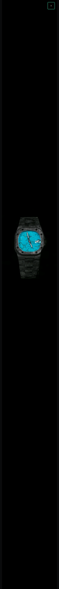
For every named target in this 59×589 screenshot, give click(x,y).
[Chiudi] (51, 6)
